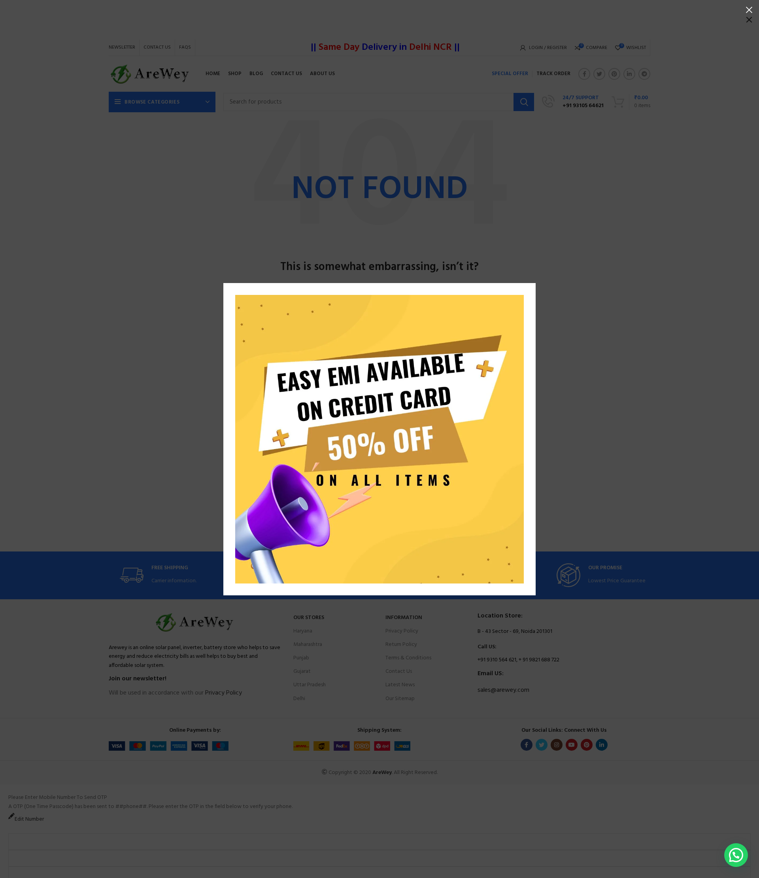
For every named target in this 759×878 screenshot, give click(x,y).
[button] (736, 855)
